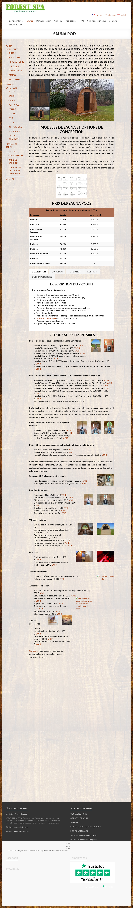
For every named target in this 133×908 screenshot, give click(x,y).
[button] (39, 85)
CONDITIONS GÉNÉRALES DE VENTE (85, 827)
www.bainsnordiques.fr (87, 839)
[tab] (38, 271)
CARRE (11, 96)
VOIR (80, 345)
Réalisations (71, 20)
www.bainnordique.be (87, 835)
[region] (71, 100)
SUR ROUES (13, 131)
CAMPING (11, 151)
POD (10, 118)
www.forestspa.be (21, 831)
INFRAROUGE (15, 127)
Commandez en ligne (96, 20)
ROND (11, 91)
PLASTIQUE (13, 66)
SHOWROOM (15, 24)
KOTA (11, 122)
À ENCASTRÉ (14, 79)
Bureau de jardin (43, 20)
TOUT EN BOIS (15, 70)
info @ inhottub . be (19, 814)
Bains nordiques (16, 20)
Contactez (33, 651)
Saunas (30, 20)
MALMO (12, 113)
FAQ (82, 20)
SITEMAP (74, 822)
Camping (58, 20)
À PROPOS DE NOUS (79, 818)
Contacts (113, 20)
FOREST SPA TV (12, 869)
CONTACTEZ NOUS (78, 814)
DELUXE (12, 53)
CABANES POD (15, 155)
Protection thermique (46, 318)
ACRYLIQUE (14, 57)
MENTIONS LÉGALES (79, 831)
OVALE (11, 100)
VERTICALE (13, 104)
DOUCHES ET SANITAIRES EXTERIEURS (14, 170)
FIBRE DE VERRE (16, 61)
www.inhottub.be (21, 827)
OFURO (12, 75)
